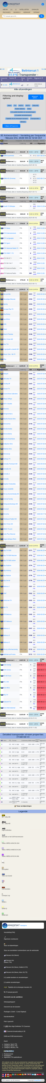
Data (29, 109)
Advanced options (36, 97)
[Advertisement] (23, 43)
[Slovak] (30, 1074)
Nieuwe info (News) (12, 955)
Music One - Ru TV (9, 354)
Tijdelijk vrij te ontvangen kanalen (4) (20, 987)
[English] (3, 1074)
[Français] (5, 1074)
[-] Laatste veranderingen (23, 115)
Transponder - (35, 118)
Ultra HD (35, 105)
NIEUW (5, 9)
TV (15, 105)
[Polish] (25, 1074)
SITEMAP (36, 12)
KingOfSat (37, 1080)
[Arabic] (38, 1074)
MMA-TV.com (8, 529)
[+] (11, 9)
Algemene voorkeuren (11, 939)
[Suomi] (35, 1074)
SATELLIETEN (24, 9)
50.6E (43, 69)
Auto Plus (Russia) (9, 534)
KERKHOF (26, 12)
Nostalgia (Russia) (9, 299)
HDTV (21, 105)
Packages (7, 1012)
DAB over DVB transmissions (13, 1036)
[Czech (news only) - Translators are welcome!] (28, 1074)
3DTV (28, 105)
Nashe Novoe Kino (10, 419)
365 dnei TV (7, 379)
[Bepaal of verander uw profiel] (43, 4)
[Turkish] (40, 1074)
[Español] (20, 1074)
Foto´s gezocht (8, 1021)
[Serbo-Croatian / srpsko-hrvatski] (3, 1076)
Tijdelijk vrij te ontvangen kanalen (17, 118)
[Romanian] (5, 1076)
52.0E (2, 69)
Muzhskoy (7, 314)
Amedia (6, 479)
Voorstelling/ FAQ (9, 932)
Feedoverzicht (8, 1054)
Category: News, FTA (10, 1046)
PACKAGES (6, 12)
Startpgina (23, 925)
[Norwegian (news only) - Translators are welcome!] (15, 1074)
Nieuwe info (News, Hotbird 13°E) (17, 967)
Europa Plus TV (8, 309)
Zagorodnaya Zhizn (10, 539)
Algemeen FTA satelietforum (13, 1057)
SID (31, 143)
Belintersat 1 (30, 70)
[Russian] (43, 1074)
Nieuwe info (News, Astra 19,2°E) (16, 972)
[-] (15, 9)
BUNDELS (17, 12)
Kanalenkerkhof (9, 1016)
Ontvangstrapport (9, 1002)
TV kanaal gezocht (11, 992)
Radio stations (20, 109)
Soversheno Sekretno (11, 394)
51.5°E (13, 74)
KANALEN (35, 9)
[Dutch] (8, 1074)
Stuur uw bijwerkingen (24, 806)
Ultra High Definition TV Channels (19, 1026)
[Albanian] (10, 1076)
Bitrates (23, 122)
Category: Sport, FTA (10, 1044)
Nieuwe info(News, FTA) (9, 961)
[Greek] (33, 1074)
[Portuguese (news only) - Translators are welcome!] (18, 1074)
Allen (9, 105)
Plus (5, 359)
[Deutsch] (10, 1074)
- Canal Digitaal (20, 1012)
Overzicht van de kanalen (12, 1007)
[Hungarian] (8, 1076)
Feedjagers (7, 1055)
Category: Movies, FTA (11, 1047)
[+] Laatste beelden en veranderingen (23, 112)
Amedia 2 (7, 474)
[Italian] (23, 1074)
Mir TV (6, 607)
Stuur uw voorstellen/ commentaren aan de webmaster (21, 950)
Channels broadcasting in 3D (15, 1031)
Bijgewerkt (41, 143)
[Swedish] (13, 1074)
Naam (6, 143)
